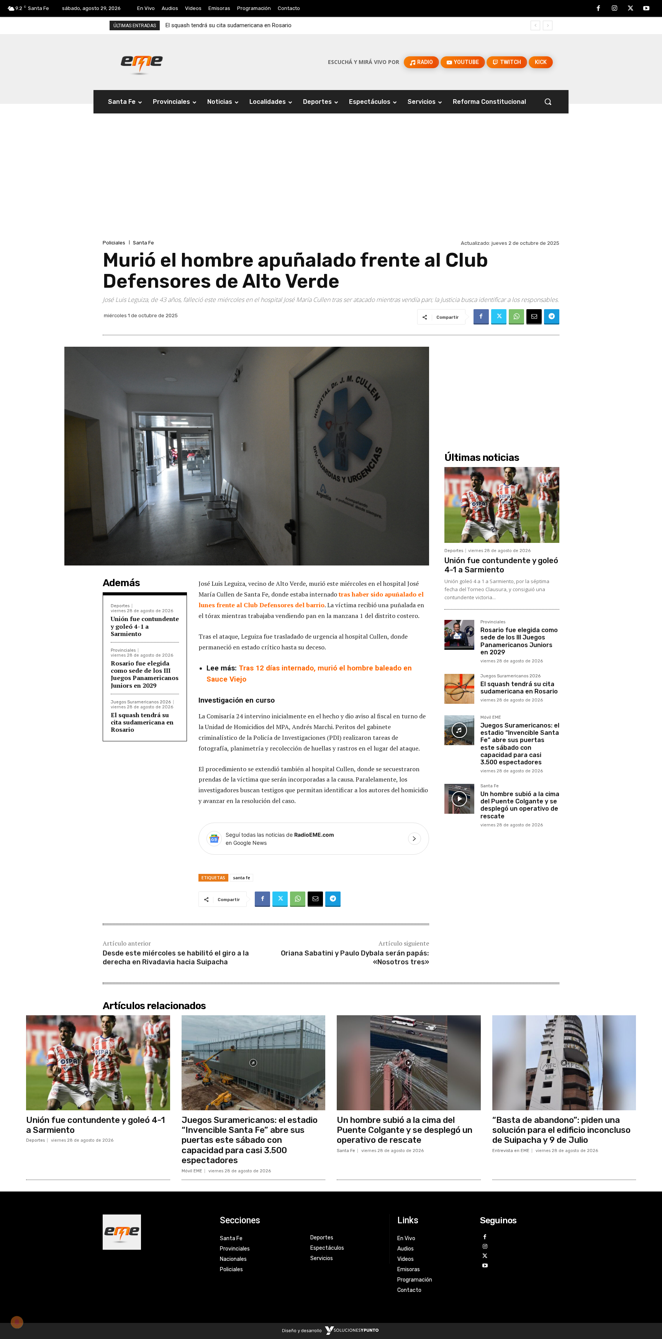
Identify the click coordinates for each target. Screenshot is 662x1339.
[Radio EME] (141, 62)
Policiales (114, 242)
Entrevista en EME (510, 1151)
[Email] (534, 317)
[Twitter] (631, 9)
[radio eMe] (155, 1232)
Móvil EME (490, 717)
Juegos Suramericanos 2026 (141, 702)
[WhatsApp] (516, 317)
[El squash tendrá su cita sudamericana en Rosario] (459, 689)
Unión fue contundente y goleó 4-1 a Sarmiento (145, 626)
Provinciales (123, 650)
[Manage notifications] (17, 1322)
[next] (547, 25)
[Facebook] (599, 9)
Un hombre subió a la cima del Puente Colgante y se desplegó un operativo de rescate (519, 805)
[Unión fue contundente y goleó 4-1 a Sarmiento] (501, 505)
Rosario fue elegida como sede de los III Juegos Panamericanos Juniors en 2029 (145, 674)
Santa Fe (143, 242)
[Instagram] (614, 9)
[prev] (535, 25)
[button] (547, 101)
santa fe (241, 877)
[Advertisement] (331, 180)
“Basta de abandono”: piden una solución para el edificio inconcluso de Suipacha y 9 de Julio (561, 1130)
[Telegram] (551, 317)
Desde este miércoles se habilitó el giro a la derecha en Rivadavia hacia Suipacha (176, 957)
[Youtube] (646, 9)
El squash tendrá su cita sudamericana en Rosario (142, 722)
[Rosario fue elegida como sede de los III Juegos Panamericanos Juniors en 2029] (459, 635)
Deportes (120, 606)
